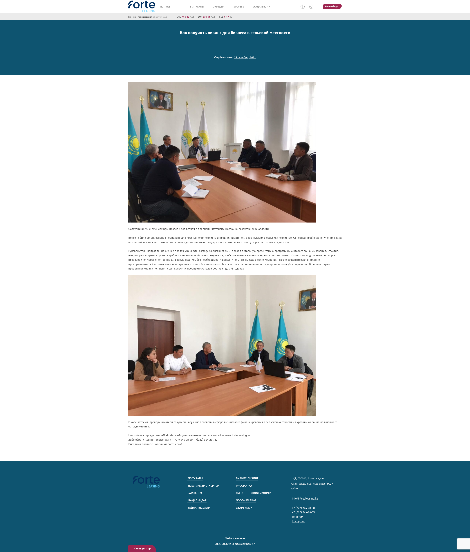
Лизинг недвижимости (253, 493)
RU (161, 6)
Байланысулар (198, 508)
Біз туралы (197, 6)
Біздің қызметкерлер (203, 486)
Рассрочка (244, 486)
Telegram (297, 517)
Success (239, 6)
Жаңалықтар (261, 6)
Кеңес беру (331, 6)
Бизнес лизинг (247, 478)
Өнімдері (218, 6)
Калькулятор (142, 548)
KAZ (167, 6)
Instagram (298, 521)
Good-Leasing (246, 500)
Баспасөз (194, 493)
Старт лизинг (246, 508)
